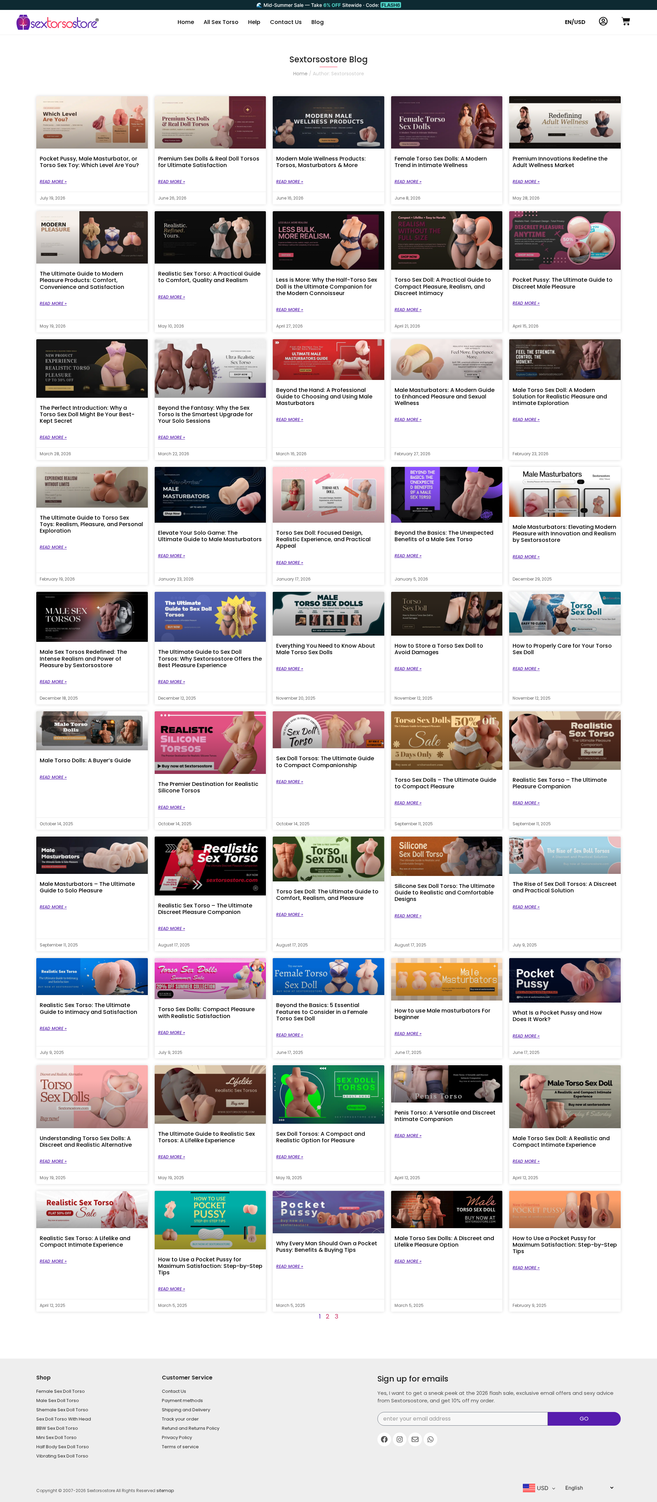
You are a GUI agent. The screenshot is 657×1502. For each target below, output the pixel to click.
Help (254, 22)
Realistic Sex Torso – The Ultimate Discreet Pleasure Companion (205, 909)
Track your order (180, 1419)
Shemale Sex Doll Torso (62, 1409)
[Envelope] (415, 1439)
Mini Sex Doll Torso (56, 1437)
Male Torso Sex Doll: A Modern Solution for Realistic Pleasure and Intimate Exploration (560, 396)
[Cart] (625, 21)
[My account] (603, 21)
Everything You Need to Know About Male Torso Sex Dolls (325, 649)
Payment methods (182, 1400)
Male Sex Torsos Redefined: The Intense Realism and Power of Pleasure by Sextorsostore (83, 658)
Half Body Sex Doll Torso (62, 1446)
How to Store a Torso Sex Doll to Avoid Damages (439, 649)
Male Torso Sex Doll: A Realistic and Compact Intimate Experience (561, 1141)
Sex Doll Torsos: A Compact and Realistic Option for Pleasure (320, 1137)
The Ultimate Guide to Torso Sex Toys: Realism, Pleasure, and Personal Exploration (91, 524)
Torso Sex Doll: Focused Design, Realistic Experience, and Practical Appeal (323, 539)
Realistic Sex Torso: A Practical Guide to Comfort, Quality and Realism (209, 277)
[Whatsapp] (430, 1439)
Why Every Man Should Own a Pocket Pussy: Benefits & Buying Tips (326, 1246)
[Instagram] (400, 1439)
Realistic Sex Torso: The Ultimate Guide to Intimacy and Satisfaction (88, 1008)
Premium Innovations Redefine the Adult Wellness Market (560, 162)
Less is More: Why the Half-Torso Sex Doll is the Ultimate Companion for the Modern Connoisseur (326, 286)
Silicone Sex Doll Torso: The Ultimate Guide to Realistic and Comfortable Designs (444, 892)
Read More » (53, 181)
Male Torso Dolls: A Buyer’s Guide (85, 760)
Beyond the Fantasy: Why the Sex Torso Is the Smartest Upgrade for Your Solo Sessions (205, 414)
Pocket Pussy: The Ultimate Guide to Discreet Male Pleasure (563, 283)
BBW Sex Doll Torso (57, 1428)
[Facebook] (384, 1439)
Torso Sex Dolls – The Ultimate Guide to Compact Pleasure (445, 783)
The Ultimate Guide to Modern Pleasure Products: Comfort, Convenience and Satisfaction (82, 280)
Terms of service (180, 1446)
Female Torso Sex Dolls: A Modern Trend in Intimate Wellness (441, 162)
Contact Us (286, 22)
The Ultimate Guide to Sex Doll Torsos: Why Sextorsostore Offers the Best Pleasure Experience (210, 658)
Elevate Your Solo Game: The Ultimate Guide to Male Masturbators (210, 536)
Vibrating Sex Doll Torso (62, 1456)
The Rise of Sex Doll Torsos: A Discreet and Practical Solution (565, 887)
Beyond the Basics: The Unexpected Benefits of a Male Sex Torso (444, 536)
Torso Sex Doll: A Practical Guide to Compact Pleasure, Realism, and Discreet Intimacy (443, 286)
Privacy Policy (177, 1437)
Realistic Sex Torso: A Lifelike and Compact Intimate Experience (85, 1241)
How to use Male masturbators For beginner (442, 1014)
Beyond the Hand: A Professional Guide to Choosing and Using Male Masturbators (324, 396)
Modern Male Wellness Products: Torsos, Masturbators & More (321, 162)
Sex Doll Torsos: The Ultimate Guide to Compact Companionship (325, 761)
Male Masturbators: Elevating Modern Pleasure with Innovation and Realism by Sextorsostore (564, 533)
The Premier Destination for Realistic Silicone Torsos (208, 787)
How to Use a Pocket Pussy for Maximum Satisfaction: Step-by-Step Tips (210, 1266)
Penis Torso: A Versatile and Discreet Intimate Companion (445, 1116)
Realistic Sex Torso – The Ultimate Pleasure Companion (560, 783)
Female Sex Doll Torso (60, 1391)
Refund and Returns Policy (190, 1428)
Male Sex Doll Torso (57, 1400)
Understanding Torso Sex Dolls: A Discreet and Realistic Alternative (86, 1141)
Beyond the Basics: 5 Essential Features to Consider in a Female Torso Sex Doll (322, 1011)
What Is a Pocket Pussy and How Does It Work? (557, 1016)
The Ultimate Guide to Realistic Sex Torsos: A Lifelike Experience (206, 1137)
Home (186, 22)
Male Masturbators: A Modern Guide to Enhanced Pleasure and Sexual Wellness (444, 396)
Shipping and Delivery (186, 1409)
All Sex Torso (221, 22)
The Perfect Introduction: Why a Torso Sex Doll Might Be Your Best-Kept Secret (87, 414)
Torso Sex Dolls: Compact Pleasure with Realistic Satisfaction (206, 1012)
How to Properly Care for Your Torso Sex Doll (562, 649)
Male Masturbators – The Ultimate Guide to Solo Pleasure (87, 887)
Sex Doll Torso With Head (63, 1419)
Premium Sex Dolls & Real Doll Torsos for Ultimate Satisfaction (208, 162)
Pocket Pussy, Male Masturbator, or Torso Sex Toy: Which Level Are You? (89, 162)
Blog (317, 22)
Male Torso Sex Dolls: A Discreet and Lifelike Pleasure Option (444, 1241)
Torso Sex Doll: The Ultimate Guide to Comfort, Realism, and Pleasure (327, 895)
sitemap (165, 1490)
